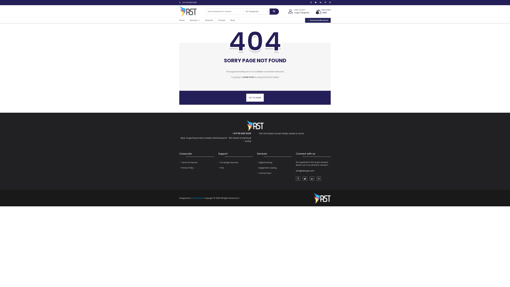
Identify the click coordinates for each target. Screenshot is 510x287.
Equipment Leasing (268, 167)
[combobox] (224, 12)
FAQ (222, 167)
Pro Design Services (229, 162)
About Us (209, 20)
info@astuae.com (305, 170)
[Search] (274, 12)
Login (296, 12)
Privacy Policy (187, 167)
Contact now (265, 173)
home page (248, 77)
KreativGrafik (197, 198)
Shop (232, 20)
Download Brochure (319, 20)
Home (182, 20)
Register (305, 12)
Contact (221, 20)
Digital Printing (265, 162)
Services (193, 20)
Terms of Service (189, 162)
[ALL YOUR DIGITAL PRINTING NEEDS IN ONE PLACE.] (188, 15)
